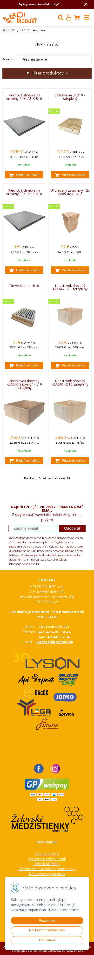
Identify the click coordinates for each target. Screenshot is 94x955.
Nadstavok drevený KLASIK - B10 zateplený (70, 382)
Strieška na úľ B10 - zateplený (70, 97)
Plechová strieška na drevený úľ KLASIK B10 (24, 97)
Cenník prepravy (47, 864)
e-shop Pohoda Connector (44, 950)
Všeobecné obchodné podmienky (47, 869)
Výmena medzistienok (47, 859)
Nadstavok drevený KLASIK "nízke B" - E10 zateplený (24, 384)
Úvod (10, 30)
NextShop (18, 950)
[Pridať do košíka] (24, 174)
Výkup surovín (47, 854)
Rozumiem (47, 920)
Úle (23, 30)
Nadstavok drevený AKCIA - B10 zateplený (70, 287)
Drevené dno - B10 (24, 285)
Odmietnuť (47, 940)
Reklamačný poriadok (47, 874)
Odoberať (72, 528)
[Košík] (77, 17)
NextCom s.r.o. (74, 950)
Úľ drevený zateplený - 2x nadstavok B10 (70, 192)
